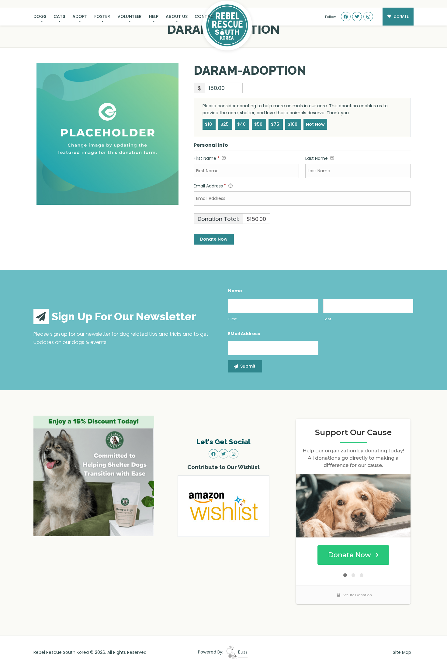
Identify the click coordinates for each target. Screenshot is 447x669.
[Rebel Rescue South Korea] (227, 25)
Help (153, 16)
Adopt (79, 16)
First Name (207, 158)
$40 (242, 124)
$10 (209, 124)
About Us (177, 16)
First (232, 319)
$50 (259, 124)
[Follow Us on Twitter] (357, 17)
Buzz (242, 652)
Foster (102, 16)
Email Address (210, 186)
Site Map (402, 652)
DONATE (401, 16)
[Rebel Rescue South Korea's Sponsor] (93, 475)
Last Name (317, 158)
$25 (225, 124)
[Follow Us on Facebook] (346, 17)
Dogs (39, 16)
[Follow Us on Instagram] (368, 17)
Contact (206, 16)
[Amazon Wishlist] (223, 506)
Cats (59, 16)
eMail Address (244, 333)
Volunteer (129, 16)
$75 (275, 124)
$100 (293, 124)
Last (328, 319)
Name (235, 290)
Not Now (315, 124)
